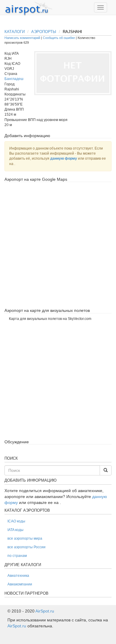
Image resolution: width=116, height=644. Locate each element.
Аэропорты (43, 31)
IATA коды (15, 530)
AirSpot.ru (44, 611)
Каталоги (14, 31)
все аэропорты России (26, 547)
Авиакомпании (19, 584)
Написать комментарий (22, 38)
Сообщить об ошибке (59, 38)
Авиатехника (18, 576)
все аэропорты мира (24, 538)
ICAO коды (16, 521)
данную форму (63, 158)
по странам (17, 556)
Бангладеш (13, 79)
